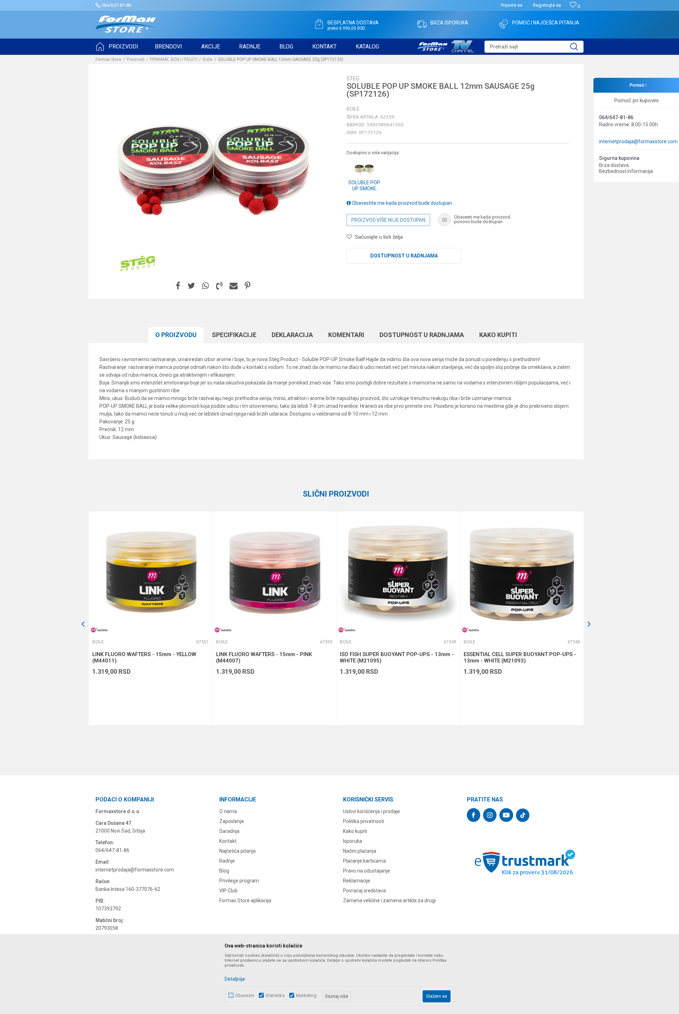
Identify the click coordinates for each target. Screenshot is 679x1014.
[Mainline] (99, 630)
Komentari (346, 334)
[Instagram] (490, 815)
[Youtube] (506, 815)
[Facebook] (178, 286)
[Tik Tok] (522, 815)
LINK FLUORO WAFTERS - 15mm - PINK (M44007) (264, 657)
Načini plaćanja (359, 851)
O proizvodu (176, 334)
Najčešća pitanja (237, 851)
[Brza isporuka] (422, 24)
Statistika (275, 995)
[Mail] (234, 286)
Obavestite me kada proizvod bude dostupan (401, 203)
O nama (228, 811)
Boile (208, 59)
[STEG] (137, 264)
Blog (224, 871)
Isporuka (352, 841)
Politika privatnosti (363, 821)
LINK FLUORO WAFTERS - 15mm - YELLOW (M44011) (144, 657)
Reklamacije (356, 880)
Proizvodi (136, 59)
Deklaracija (292, 334)
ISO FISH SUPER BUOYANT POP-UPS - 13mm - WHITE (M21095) (397, 657)
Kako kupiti (498, 334)
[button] (534, 47)
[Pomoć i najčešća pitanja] (504, 24)
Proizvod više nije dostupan (388, 220)
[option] (150, 618)
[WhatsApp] (205, 286)
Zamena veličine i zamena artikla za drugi (389, 900)
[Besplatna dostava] (319, 24)
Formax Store (108, 59)
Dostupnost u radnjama (404, 256)
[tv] (445, 45)
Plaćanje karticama (364, 861)
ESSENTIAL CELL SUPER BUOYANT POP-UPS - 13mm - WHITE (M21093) (520, 657)
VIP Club (228, 890)
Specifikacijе (234, 334)
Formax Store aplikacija (245, 900)
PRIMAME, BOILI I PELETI (173, 59)
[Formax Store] (125, 24)
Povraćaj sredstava (364, 890)
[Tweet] (191, 286)
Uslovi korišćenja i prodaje (371, 811)
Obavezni (244, 995)
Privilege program (239, 880)
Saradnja (229, 831)
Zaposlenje (231, 821)
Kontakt (228, 841)
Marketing (306, 995)
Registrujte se (547, 5)
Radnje (227, 861)
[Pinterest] (247, 286)
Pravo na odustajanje (366, 871)
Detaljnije (235, 979)
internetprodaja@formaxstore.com (638, 141)
